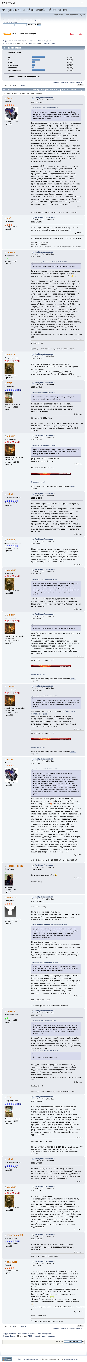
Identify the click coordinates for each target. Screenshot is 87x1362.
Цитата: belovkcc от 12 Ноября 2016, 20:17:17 (44, 579)
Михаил (11, 436)
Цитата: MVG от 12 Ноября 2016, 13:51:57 (43, 392)
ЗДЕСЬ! (73, 486)
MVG (9, 218)
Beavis (10, 98)
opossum (36, 43)
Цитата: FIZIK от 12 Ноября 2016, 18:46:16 (44, 445)
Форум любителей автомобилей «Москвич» (35, 9)
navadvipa (12, 1261)
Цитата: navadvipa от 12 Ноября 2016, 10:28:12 (45, 107)
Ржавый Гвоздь (15, 865)
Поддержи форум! (38, 482)
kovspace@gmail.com (71, 1359)
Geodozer (12, 897)
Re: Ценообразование (44, 97)
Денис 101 (12, 252)
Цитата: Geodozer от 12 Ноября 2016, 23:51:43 (45, 1050)
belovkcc (11, 494)
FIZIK (30, 43)
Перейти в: (59, 1341)
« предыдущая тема (61, 82)
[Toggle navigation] (82, 3)
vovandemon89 (15, 1235)
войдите (36, 20)
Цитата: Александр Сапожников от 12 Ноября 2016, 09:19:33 (49, 262)
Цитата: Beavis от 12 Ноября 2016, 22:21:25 (44, 1020)
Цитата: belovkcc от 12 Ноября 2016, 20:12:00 (45, 769)
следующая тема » (76, 82)
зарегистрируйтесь (10, 22)
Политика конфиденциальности (29, 1359)
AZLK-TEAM (8, 3)
